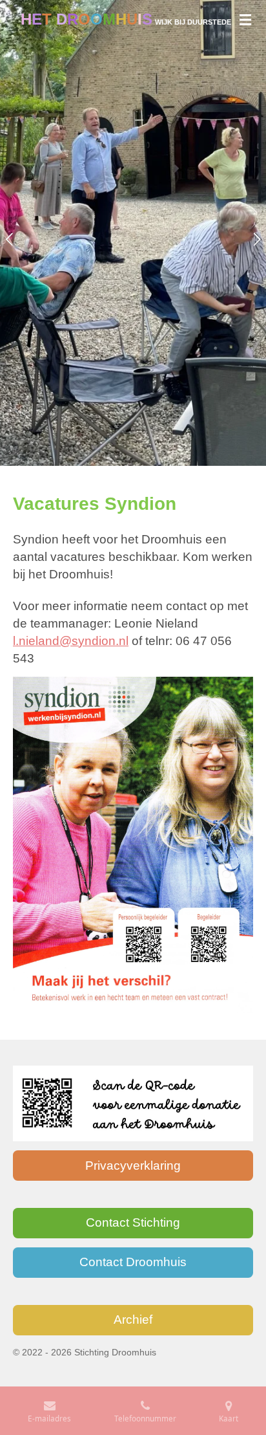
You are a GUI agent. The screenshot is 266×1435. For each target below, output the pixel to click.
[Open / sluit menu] (245, 19)
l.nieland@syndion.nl (70, 641)
